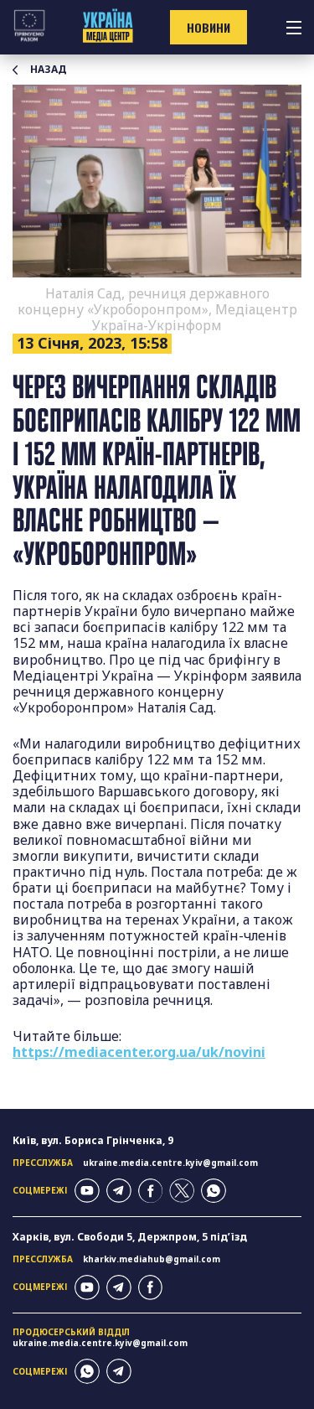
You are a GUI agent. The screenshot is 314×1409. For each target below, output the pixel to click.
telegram (118, 1191)
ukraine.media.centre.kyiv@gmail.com (170, 1162)
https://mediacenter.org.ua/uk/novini (139, 1052)
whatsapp (213, 1191)
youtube (87, 1191)
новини (208, 27)
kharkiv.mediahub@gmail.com (151, 1259)
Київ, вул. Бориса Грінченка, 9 (93, 1140)
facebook (150, 1191)
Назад (48, 69)
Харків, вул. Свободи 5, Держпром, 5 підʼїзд (130, 1237)
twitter (181, 1191)
